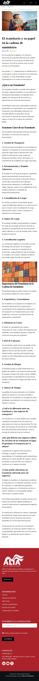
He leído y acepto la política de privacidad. (16, 633)
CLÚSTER (4, 595)
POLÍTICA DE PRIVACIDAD (9, 604)
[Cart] (29, 2)
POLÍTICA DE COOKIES (8, 607)
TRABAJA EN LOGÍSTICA (9, 598)
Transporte (14, 50)
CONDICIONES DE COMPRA (10, 610)
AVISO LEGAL (6, 601)
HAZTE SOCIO (8, 579)
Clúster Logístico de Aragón (15, 569)
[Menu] (35, 2)
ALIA (12, 71)
